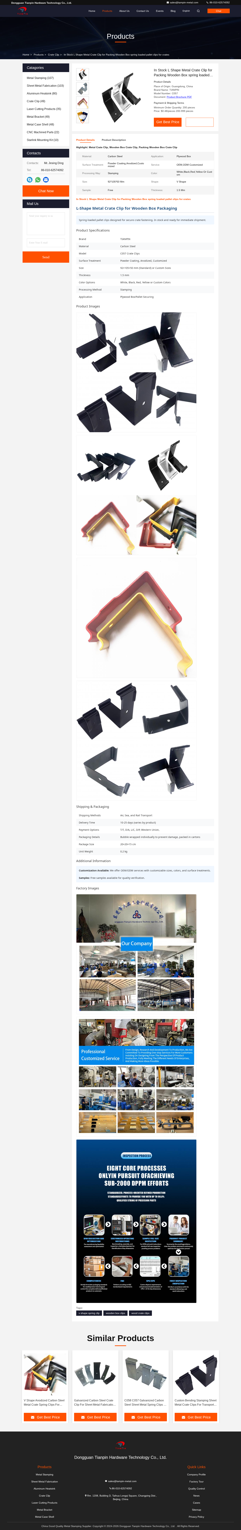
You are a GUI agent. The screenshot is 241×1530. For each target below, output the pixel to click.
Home (92, 11)
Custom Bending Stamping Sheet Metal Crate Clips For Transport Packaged (195, 1403)
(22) (43, 132)
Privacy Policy (196, 1516)
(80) (42, 93)
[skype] (29, 179)
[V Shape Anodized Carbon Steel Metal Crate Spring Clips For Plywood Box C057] (45, 1374)
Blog (173, 11)
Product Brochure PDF (179, 96)
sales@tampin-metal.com (184, 2)
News (196, 1495)
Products (107, 11)
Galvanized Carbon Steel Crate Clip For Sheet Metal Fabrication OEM (94, 1403)
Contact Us (143, 11)
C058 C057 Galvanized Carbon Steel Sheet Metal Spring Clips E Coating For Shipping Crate (144, 1403)
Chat (218, 11)
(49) (36, 101)
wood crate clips (140, 1313)
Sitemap (196, 1509)
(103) (45, 85)
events (160, 11)
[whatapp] (37, 179)
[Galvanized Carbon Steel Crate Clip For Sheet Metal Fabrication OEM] (95, 1374)
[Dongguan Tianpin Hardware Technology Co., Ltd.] (22, 11)
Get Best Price (167, 122)
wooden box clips (115, 1313)
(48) (40, 124)
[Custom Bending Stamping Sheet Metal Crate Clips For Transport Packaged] (196, 1374)
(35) (44, 108)
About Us (124, 11)
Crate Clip (53, 54)
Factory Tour (196, 1481)
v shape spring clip (89, 1313)
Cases (196, 1502)
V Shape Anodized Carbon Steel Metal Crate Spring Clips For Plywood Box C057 (44, 1403)
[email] (46, 179)
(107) (40, 77)
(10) (42, 139)
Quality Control (196, 1488)
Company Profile (196, 1474)
